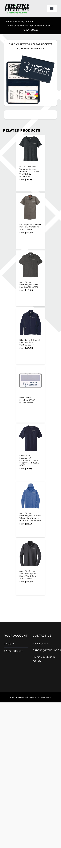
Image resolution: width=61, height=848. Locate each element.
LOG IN (10, 643)
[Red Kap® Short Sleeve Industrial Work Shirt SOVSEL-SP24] (30, 207)
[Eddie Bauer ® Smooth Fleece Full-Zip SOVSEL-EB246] (30, 322)
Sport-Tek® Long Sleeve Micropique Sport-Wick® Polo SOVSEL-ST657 (28, 574)
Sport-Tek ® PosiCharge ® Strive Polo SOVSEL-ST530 (28, 284)
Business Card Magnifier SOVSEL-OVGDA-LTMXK (28, 400)
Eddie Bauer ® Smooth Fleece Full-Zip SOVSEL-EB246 (30, 342)
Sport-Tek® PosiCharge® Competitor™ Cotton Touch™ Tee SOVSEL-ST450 (29, 460)
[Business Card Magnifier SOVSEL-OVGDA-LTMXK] (30, 380)
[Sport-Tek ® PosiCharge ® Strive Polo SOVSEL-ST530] (30, 265)
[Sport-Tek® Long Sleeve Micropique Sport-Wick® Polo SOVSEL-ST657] (30, 553)
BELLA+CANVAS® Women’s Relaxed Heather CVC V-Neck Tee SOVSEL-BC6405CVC (29, 171)
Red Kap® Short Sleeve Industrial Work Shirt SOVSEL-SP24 (30, 226)
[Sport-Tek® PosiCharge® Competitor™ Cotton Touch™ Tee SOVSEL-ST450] (30, 438)
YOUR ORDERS (14, 651)
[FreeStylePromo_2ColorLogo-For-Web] (16, 4)
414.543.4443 (40, 643)
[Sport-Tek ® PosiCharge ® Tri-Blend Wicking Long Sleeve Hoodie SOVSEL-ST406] (30, 496)
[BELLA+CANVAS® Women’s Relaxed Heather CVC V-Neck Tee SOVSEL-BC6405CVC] (30, 149)
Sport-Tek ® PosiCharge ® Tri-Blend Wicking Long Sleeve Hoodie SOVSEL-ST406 (30, 517)
